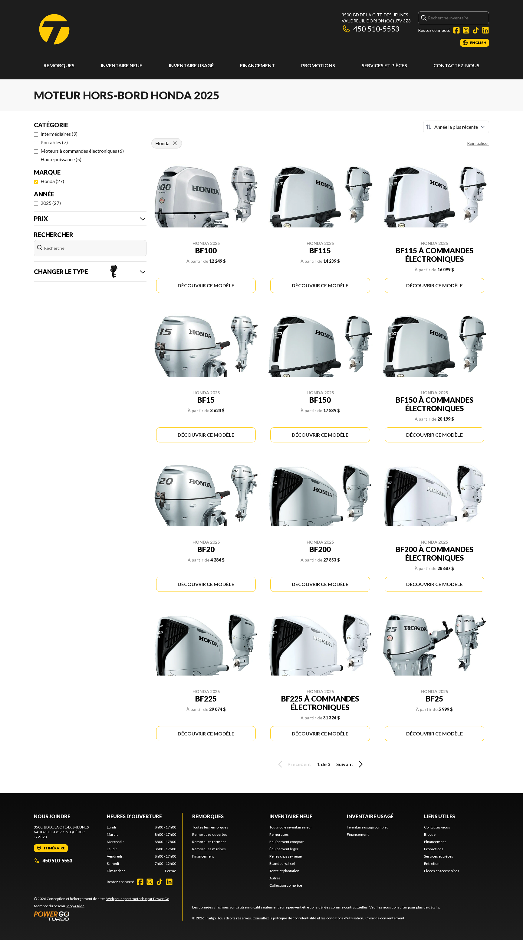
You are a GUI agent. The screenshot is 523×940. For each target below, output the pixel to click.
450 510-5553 (376, 28)
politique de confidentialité (294, 918)
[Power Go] (102, 916)
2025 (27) (51, 203)
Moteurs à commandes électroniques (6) (82, 151)
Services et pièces (384, 65)
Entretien (431, 863)
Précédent (299, 764)
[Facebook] (456, 30)
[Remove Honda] (175, 143)
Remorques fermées (209, 841)
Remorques (59, 65)
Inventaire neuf (121, 65)
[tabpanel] (141, 849)
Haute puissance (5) (61, 159)
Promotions (318, 65)
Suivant (344, 764)
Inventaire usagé (191, 65)
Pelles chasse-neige (285, 856)
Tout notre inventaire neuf (290, 827)
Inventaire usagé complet (367, 827)
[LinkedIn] (485, 30)
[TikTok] (475, 30)
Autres (275, 878)
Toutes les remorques (210, 827)
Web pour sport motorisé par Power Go (137, 898)
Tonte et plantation (284, 870)
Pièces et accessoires (441, 870)
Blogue (430, 834)
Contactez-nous (456, 65)
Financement (257, 65)
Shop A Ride (75, 906)
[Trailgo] (54, 29)
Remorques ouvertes (209, 834)
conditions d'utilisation (344, 918)
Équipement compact (286, 841)
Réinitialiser (478, 143)
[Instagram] (466, 30)
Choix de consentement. (385, 918)
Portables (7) (54, 142)
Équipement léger (283, 849)
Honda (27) (52, 181)
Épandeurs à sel (282, 863)
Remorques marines (209, 849)
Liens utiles (439, 816)
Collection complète (285, 885)
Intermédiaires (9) (59, 134)
